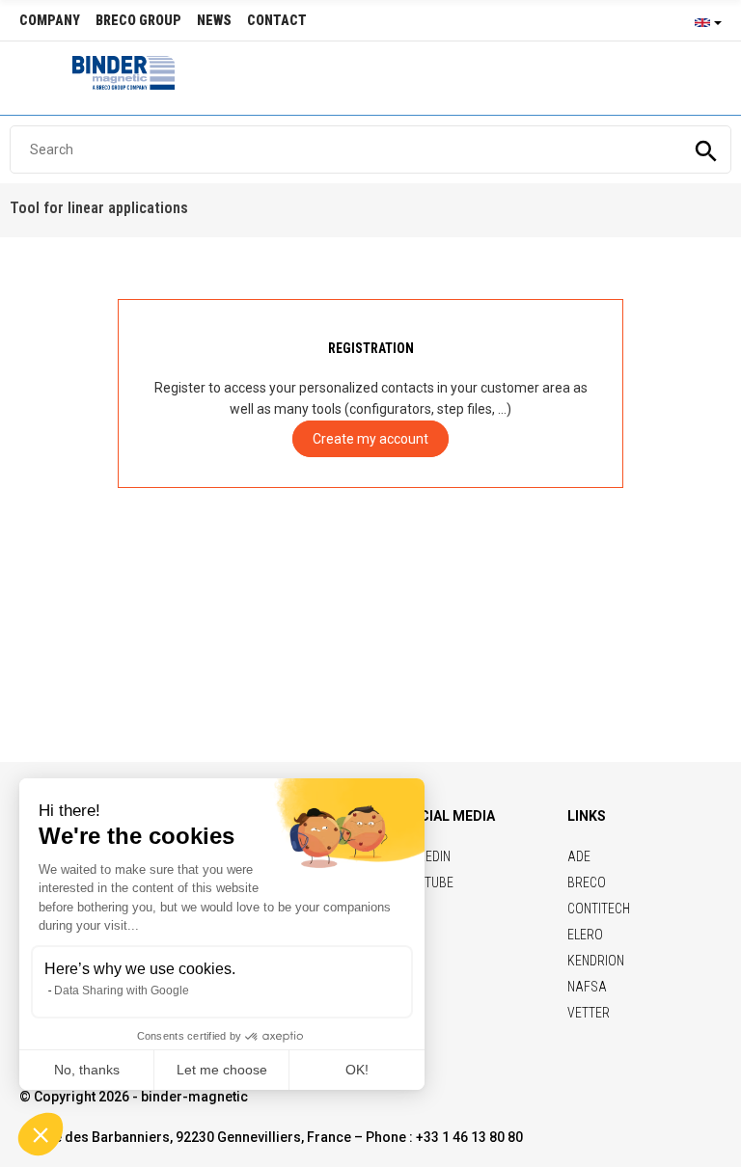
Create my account (370, 439)
